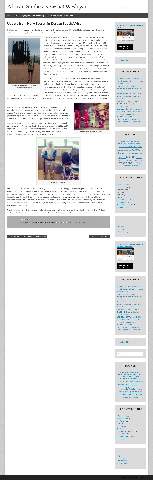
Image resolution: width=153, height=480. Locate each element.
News (119, 197)
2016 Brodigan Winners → (99, 236)
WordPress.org (122, 232)
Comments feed (122, 229)
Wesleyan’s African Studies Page (60, 16)
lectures (123, 158)
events (141, 150)
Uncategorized (122, 207)
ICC (120, 158)
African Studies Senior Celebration (129, 96)
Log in (119, 224)
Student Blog (38, 16)
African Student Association (133, 143)
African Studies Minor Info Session (129, 94)
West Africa (131, 165)
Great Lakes (130, 153)
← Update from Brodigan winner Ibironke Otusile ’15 (27, 236)
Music (131, 157)
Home (9, 16)
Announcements (124, 147)
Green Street (138, 153)
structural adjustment (129, 160)
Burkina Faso (133, 147)
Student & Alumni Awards (126, 200)
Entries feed (121, 227)
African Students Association (130, 145)
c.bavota (142, 477)
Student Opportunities (125, 205)
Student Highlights (22, 16)
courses (128, 150)
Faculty (122, 153)
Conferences (121, 190)
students (139, 160)
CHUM (124, 150)
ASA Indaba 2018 (123, 84)
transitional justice (130, 163)
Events (119, 192)
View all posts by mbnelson (79, 222)
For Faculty (121, 195)
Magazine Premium (127, 477)
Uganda (125, 165)
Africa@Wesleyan (130, 141)
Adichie (122, 141)
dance (135, 149)
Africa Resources (123, 185)
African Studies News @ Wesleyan (47, 6)
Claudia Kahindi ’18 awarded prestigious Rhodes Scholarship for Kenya (129, 88)
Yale (136, 165)
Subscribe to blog (123, 60)
